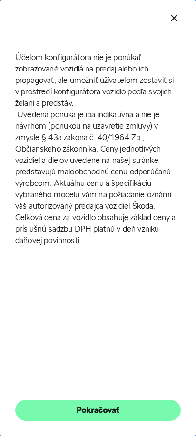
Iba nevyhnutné (98, 220)
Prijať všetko (98, 248)
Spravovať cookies (98, 277)
